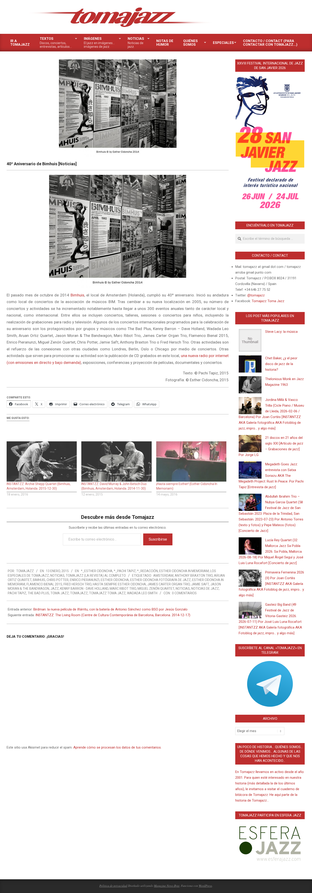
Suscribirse (158, 539)
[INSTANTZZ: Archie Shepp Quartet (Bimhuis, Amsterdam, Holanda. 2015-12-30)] (42, 461)
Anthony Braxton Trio (194, 575)
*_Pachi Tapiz (125, 571)
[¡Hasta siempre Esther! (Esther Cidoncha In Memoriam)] (191, 461)
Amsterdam (163, 575)
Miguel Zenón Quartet (155, 588)
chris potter (58, 580)
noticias (183, 588)
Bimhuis (77, 295)
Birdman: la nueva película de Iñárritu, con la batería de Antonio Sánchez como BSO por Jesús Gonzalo (110, 609)
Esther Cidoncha (115, 580)
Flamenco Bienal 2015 (44, 584)
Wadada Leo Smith (142, 593)
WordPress (205, 886)
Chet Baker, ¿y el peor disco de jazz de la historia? (281, 364)
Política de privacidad (113, 886)
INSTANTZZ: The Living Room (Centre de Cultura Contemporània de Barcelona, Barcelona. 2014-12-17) (112, 615)
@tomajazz (256, 295)
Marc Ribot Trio (123, 588)
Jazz (54, 588)
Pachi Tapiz (17, 593)
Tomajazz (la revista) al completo (96, 575)
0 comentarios (184, 593)
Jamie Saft (200, 584)
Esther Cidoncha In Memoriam (184, 571)
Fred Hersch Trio (77, 584)
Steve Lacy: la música (281, 332)
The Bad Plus (38, 593)
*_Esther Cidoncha (96, 571)
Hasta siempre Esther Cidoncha (119, 584)
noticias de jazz (205, 588)
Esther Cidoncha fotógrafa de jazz (160, 580)
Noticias (57, 575)
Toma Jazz (59, 593)
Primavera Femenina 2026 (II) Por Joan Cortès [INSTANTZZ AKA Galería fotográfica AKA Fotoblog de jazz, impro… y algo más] (271, 583)
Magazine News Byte (167, 886)
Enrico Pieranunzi (84, 580)
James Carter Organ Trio (168, 584)
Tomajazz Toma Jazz (107, 593)
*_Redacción (147, 571)
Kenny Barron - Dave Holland (84, 588)
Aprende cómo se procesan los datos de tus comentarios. (117, 747)
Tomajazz (79, 593)
